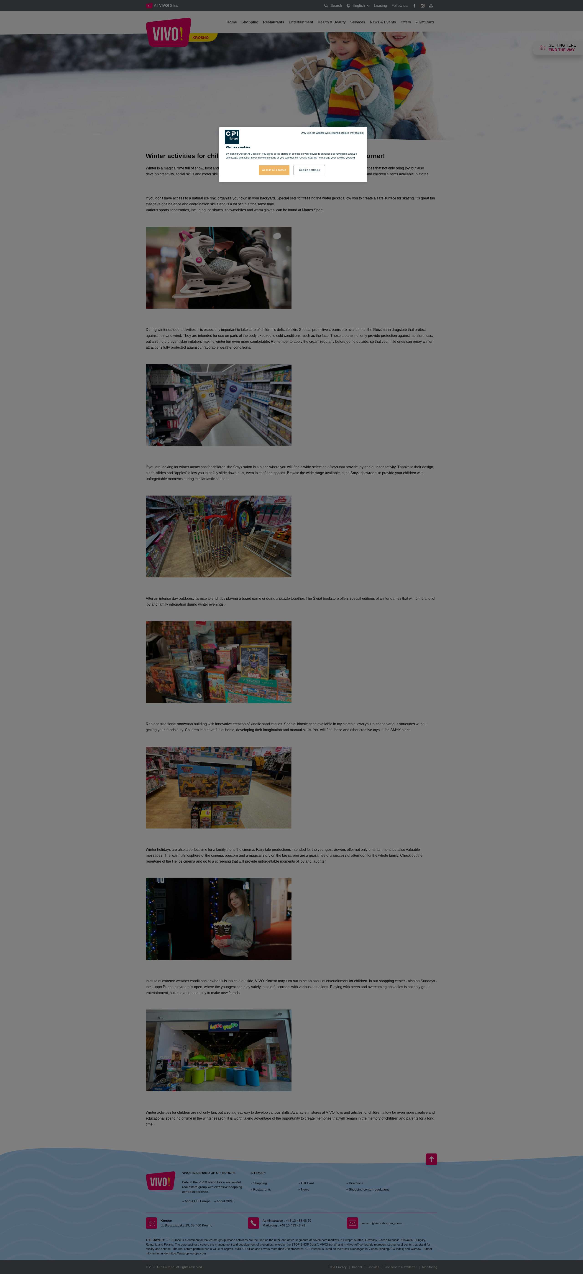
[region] (293, 154)
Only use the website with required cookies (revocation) (332, 132)
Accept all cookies (274, 170)
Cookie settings (309, 170)
